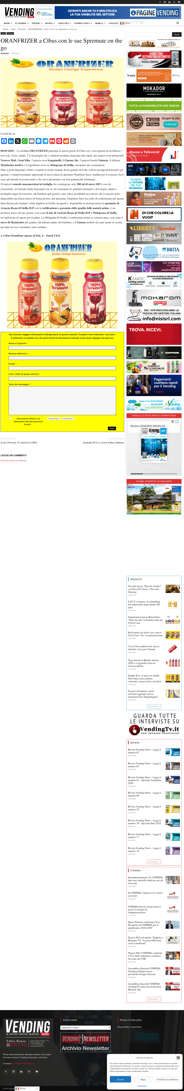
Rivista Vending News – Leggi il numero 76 (144, 849)
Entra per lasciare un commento (13, 460)
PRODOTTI (136, 579)
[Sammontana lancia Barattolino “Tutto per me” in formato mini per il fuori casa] (173, 620)
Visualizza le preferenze (167, 1079)
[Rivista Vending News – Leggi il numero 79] (173, 809)
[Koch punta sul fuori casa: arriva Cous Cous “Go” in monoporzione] (173, 635)
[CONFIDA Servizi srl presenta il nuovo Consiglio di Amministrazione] (173, 909)
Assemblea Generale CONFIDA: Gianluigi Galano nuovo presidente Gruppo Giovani (144, 971)
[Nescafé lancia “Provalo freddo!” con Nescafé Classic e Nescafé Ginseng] (173, 589)
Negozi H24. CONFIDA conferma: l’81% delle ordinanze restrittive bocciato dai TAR (145, 955)
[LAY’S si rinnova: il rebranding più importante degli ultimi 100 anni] (173, 604)
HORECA (99, 23)
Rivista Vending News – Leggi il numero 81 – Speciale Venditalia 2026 (144, 780)
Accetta (120, 1079)
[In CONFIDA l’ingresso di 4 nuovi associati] (173, 895)
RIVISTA (49, 23)
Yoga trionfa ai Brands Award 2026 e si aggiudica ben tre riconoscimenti (143, 663)
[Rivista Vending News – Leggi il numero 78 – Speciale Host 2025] (173, 823)
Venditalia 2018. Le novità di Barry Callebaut (103, 442)
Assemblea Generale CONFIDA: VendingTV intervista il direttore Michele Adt (144, 986)
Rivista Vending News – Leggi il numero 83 (144, 751)
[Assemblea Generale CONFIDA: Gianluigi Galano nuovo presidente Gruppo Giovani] (173, 971)
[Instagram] (165, 2)
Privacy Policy (124, 1027)
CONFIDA (135, 870)
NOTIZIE (36, 23)
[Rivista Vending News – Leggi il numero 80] (173, 795)
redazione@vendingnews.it (23, 1063)
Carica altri (153, 706)
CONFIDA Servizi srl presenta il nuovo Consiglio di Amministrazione (144, 909)
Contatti (113, 23)
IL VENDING (20, 23)
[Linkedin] (169, 2)
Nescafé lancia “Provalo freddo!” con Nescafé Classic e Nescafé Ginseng (145, 589)
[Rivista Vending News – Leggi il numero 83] (173, 752)
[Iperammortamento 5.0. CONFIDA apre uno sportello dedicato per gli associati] (173, 880)
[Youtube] (179, 2)
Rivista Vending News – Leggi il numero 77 (144, 836)
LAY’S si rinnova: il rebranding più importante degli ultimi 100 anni (144, 604)
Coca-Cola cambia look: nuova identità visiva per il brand (143, 648)
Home (5, 29)
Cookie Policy (142, 1086)
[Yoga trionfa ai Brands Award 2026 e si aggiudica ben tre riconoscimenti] (173, 663)
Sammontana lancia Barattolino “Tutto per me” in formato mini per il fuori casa (145, 619)
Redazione (5, 53)
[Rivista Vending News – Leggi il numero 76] (173, 851)
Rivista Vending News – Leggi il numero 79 (144, 808)
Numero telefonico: (19, 353)
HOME (7, 23)
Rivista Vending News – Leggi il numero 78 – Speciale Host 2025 (144, 822)
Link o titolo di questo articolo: (25, 374)
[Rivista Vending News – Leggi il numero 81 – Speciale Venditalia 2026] (173, 780)
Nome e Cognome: (18, 343)
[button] (178, 1057)
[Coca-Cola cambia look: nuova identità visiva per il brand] (173, 649)
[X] (174, 2)
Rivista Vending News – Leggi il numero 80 (144, 794)
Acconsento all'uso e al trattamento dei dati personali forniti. (28, 421)
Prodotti (21, 29)
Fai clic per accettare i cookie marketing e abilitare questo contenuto (154, 499)
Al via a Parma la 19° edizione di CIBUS (19, 442)
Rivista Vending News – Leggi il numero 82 (144, 765)
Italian (127, 23)
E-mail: (13, 364)
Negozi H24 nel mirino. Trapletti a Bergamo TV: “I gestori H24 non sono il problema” (145, 940)
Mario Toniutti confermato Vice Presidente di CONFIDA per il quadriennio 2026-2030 (144, 924)
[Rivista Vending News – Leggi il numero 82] (173, 766)
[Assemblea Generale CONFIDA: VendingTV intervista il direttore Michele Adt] (173, 986)
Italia (13, 29)
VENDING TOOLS (82, 23)
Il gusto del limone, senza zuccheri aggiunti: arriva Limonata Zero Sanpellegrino (143, 693)
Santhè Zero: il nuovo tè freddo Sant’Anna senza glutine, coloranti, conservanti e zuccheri (144, 678)
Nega (143, 1079)
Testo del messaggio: (20, 384)
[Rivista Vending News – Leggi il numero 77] (173, 837)
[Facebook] (160, 2)
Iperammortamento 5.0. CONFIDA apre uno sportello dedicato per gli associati (145, 880)
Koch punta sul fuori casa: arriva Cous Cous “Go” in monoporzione (145, 634)
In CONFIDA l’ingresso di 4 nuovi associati (145, 894)
